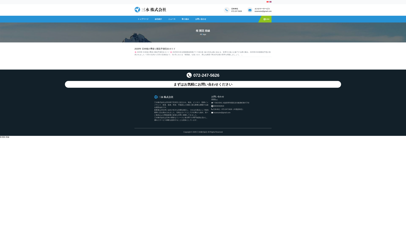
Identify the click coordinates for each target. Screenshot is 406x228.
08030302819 (219, 106)
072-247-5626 (236, 11)
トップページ (143, 19)
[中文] (267, 2)
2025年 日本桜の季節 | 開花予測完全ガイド (154, 49)
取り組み (185, 19)
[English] (270, 2)
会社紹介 (158, 19)
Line (267, 19)
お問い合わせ (200, 19)
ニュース (172, 19)
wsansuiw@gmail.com (263, 11)
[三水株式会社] (150, 10)
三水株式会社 (202, 132)
